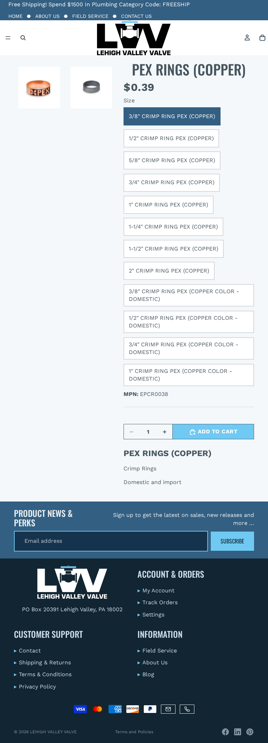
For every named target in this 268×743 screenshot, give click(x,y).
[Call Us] (187, 709)
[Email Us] (168, 709)
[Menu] (8, 38)
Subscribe (232, 541)
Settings (150, 614)
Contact (27, 650)
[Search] (23, 37)
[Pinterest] (250, 732)
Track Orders (157, 602)
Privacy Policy (35, 686)
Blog (145, 674)
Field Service (90, 16)
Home (15, 16)
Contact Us (136, 16)
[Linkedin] (237, 732)
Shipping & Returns (42, 662)
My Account (155, 590)
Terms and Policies (134, 731)
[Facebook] (225, 732)
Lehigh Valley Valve (53, 731)
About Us (47, 16)
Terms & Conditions (43, 674)
